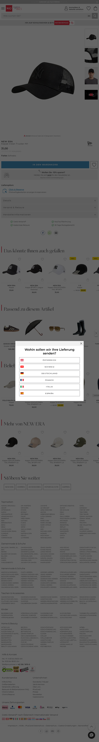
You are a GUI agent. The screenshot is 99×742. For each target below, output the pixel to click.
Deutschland (50, 373)
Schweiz (50, 367)
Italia (49, 387)
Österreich (49, 360)
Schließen (81, 343)
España (49, 393)
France (49, 380)
